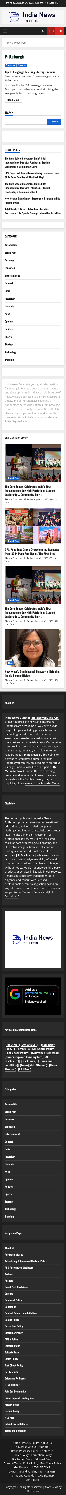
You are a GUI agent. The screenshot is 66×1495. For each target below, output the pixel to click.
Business (9, 260)
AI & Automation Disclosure (19, 1267)
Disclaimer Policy (14, 1333)
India (7, 291)
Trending (9, 359)
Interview (10, 298)
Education (11, 65)
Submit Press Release (16, 1424)
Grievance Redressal (15, 1378)
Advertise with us (14, 1254)
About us (9, 1248)
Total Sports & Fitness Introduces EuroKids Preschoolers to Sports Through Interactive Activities (33, 211)
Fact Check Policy (14, 1365)
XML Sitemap (46, 1475)
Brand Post (10, 252)
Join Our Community (15, 1391)
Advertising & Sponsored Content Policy (26, 1261)
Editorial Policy (12, 1346)
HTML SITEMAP (12, 1385)
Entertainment (12, 275)
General (9, 283)
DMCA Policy (11, 1339)
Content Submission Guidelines (21, 1313)
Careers (9, 1293)
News (7, 314)
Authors (9, 1280)
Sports (8, 337)
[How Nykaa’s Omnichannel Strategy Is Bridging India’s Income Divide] (33, 648)
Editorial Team (12, 1352)
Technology (10, 352)
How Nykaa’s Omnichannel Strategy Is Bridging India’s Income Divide (32, 673)
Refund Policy (12, 1411)
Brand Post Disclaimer (16, 1287)
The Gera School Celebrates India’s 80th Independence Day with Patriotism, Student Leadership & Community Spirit (27, 162)
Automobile (11, 245)
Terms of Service (32, 892)
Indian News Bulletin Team (19, 76)
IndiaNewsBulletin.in (45, 717)
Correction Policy (14, 1326)
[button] (5, 31)
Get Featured (11, 1372)
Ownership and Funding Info (19, 1398)
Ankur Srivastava (14, 499)
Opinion (9, 321)
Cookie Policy (12, 1320)
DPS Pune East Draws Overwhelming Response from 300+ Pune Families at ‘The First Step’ (32, 175)
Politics (9, 329)
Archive (9, 1274)
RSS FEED (9, 1417)
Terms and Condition (15, 1431)
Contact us (10, 1307)
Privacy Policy (12, 1404)
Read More (14, 100)
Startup (22, 65)
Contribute (32, 1480)
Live (60, 31)
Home (16, 1443)
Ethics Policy (11, 1359)
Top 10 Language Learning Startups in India (30, 72)
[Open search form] (43, 31)
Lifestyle (9, 306)
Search (9, 112)
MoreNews (51, 1487)
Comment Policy (13, 1300)
